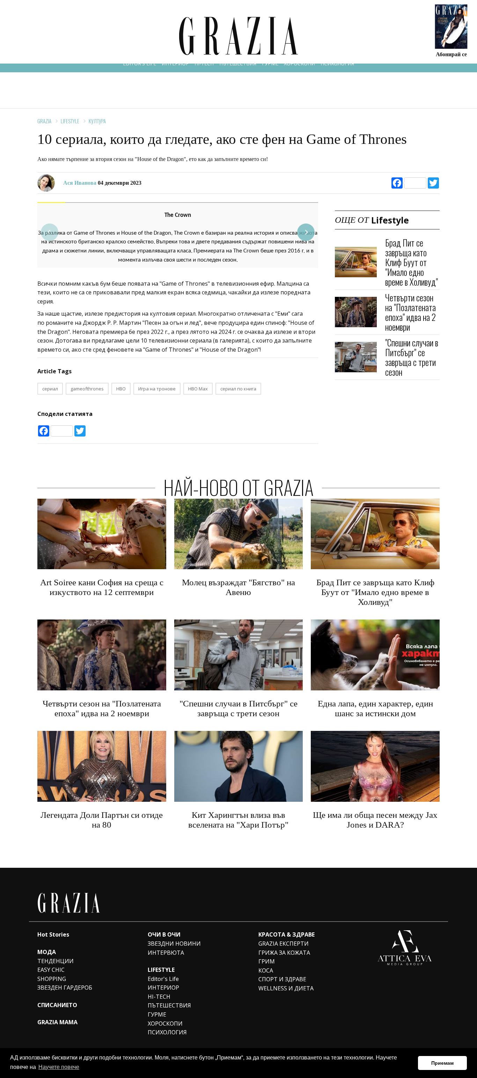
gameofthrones (87, 389)
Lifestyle (70, 121)
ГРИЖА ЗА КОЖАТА (284, 952)
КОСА (265, 970)
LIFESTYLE (161, 970)
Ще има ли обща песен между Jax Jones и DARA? (375, 819)
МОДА (46, 952)
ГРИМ (266, 961)
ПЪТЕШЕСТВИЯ (237, 63)
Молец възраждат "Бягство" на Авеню (238, 587)
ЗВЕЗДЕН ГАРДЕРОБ (64, 987)
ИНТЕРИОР (175, 63)
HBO (121, 389)
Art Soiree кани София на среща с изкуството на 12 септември (101, 587)
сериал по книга (238, 389)
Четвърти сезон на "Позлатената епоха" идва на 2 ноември (410, 312)
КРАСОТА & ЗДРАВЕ (286, 934)
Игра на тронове (157, 389)
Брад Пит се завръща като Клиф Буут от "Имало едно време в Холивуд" (411, 262)
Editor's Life (163, 979)
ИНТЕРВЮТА (166, 952)
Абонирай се (451, 54)
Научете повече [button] (58, 1067)
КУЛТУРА (97, 121)
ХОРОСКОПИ (299, 63)
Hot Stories (53, 934)
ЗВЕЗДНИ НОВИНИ (174, 943)
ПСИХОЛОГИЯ (337, 63)
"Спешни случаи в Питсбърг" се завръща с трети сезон (411, 357)
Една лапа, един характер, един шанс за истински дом (375, 708)
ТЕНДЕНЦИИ (55, 961)
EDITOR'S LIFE (139, 63)
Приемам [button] (442, 1063)
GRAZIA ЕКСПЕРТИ (283, 943)
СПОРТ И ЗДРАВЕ (282, 979)
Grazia (44, 121)
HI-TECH (204, 63)
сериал (50, 389)
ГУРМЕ (270, 63)
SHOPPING (51, 979)
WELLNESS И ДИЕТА (286, 988)
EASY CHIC (51, 970)
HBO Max (198, 389)
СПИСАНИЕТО (57, 1005)
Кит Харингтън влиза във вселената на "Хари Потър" (238, 819)
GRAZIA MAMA (57, 1022)
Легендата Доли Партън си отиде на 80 (102, 819)
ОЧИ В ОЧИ (164, 934)
